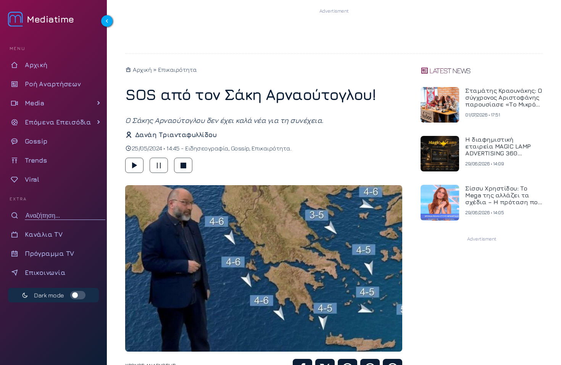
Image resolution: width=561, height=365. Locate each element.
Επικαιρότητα (177, 69)
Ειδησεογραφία (207, 148)
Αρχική (142, 69)
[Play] (134, 165)
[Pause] (159, 165)
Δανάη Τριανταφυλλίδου (175, 135)
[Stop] (183, 165)
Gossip (240, 148)
